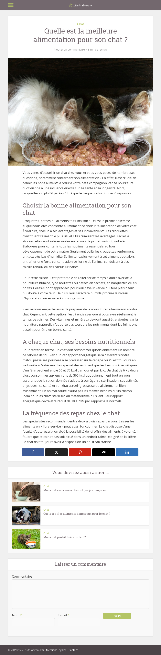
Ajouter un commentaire (69, 49)
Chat (80, 24)
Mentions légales (56, 650)
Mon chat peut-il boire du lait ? (64, 537)
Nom (17, 615)
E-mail (63, 615)
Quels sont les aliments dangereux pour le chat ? (76, 513)
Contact (73, 650)
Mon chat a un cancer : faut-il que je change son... (76, 490)
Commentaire (22, 576)
